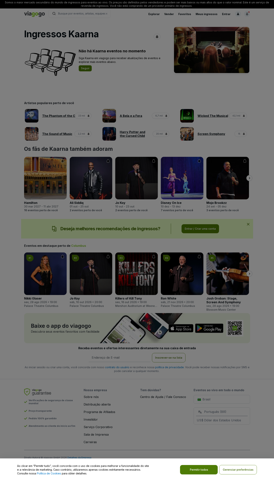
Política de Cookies (49, 473)
